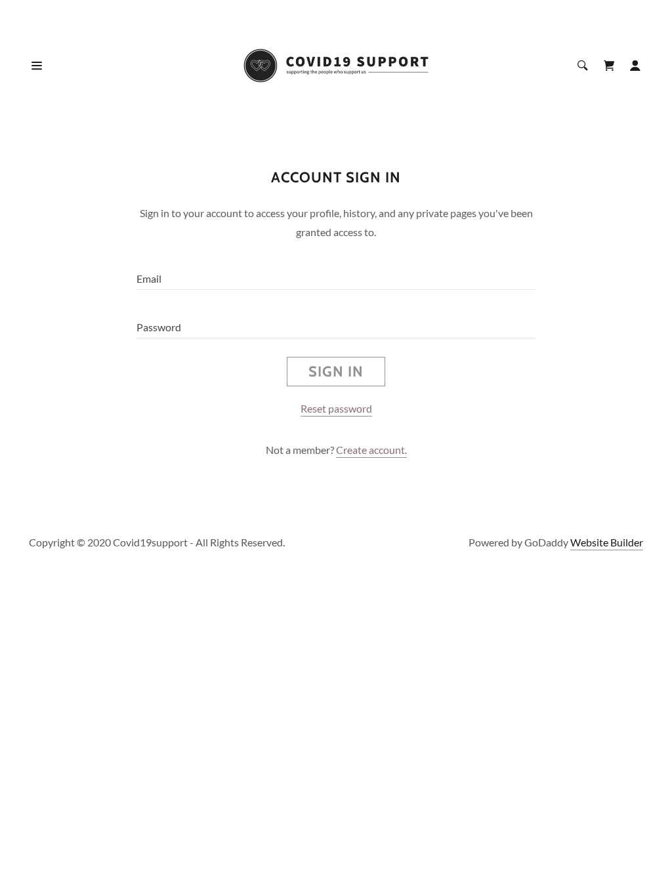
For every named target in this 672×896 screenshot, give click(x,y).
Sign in (336, 371)
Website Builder (606, 542)
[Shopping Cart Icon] (609, 65)
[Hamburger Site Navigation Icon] (60, 65)
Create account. (371, 449)
